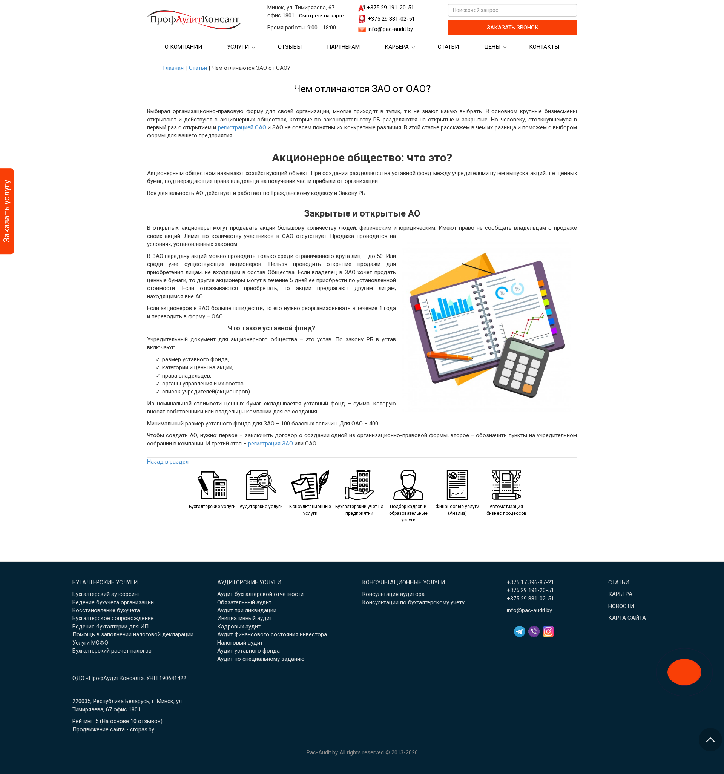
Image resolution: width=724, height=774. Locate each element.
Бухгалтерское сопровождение (113, 618)
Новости (621, 606)
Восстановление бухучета (106, 610)
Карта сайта (627, 617)
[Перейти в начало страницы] (710, 739)
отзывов (149, 721)
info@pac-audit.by (390, 29)
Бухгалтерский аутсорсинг (106, 594)
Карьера (397, 46)
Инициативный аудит (244, 618)
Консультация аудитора (393, 594)
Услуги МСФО (90, 642)
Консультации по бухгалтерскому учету (413, 602)
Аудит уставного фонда (248, 650)
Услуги (238, 46)
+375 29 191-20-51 (390, 7)
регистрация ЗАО (270, 443)
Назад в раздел (168, 461)
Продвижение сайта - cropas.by (113, 729)
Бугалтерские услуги (105, 582)
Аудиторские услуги (249, 582)
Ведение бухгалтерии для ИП (110, 626)
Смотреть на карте (321, 15)
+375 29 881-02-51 (391, 18)
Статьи (448, 46)
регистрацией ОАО (242, 127)
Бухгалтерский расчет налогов (112, 650)
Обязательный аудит (244, 602)
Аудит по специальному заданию (261, 659)
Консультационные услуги (403, 582)
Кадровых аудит (239, 626)
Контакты (544, 46)
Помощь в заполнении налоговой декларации (132, 634)
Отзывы (290, 46)
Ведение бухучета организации (113, 602)
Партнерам (343, 46)
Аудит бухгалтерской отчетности (260, 594)
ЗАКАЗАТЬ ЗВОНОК (512, 27)
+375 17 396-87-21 (530, 582)
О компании (183, 46)
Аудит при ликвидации (246, 610)
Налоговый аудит (240, 642)
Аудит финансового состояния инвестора (272, 634)
